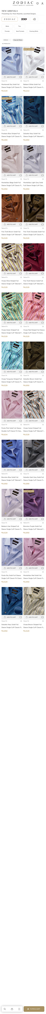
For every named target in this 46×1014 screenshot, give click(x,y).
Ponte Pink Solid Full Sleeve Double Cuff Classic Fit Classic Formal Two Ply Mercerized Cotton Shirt (12, 430)
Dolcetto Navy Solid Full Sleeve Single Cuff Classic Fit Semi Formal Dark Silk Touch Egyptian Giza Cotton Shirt (11, 626)
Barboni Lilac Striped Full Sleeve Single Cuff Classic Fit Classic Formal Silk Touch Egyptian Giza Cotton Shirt (11, 528)
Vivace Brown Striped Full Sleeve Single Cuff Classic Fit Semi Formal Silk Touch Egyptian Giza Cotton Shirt (33, 626)
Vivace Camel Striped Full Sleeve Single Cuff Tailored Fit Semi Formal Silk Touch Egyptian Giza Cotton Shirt (33, 430)
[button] (4, 1009)
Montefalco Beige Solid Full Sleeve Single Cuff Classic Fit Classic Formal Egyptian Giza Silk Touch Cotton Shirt (11, 184)
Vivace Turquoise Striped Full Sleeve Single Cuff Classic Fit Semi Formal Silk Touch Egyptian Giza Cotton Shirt (11, 380)
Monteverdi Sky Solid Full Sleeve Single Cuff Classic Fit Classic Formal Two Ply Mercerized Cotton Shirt (11, 86)
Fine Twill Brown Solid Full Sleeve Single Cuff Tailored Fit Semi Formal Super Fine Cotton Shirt (11, 233)
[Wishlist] (37, 3)
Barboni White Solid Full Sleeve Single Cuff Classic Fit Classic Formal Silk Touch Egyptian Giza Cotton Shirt (33, 86)
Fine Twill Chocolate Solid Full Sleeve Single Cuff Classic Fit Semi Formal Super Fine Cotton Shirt (34, 233)
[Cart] (12, 1009)
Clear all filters (18, 40)
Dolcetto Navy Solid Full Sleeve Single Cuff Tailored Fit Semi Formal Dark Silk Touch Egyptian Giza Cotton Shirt (33, 135)
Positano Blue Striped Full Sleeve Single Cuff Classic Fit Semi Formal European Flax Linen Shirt (11, 135)
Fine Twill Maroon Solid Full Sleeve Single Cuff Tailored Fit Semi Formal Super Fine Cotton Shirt (33, 282)
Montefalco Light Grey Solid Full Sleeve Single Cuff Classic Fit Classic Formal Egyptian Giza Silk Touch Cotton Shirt (34, 184)
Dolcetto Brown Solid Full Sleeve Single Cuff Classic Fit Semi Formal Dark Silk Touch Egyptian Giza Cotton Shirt (33, 380)
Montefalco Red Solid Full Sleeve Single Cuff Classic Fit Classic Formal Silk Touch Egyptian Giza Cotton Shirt (33, 577)
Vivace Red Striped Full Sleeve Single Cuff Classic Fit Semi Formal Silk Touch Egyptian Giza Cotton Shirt (34, 331)
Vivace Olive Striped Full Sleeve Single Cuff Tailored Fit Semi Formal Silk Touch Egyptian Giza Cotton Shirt (11, 282)
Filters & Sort (35, 1009)
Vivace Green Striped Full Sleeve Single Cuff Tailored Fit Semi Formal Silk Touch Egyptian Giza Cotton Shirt (11, 331)
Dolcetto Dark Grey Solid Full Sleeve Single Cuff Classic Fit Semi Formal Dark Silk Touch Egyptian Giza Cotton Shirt (33, 479)
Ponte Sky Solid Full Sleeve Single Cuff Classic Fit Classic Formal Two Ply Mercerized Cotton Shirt (11, 577)
